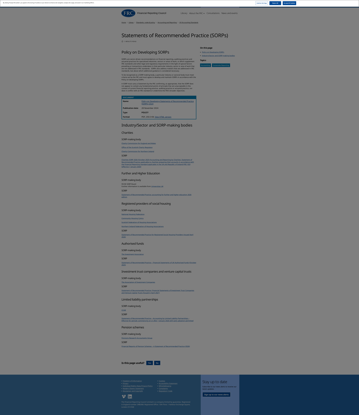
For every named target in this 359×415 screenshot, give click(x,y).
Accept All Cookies (289, 3)
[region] (179, 3)
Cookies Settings (262, 3)
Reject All (275, 3)
